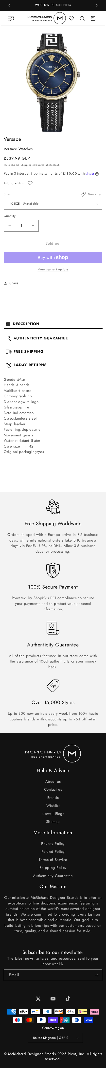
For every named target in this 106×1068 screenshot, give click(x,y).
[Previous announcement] (9, 5)
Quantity (10, 216)
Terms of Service (53, 859)
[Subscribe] (96, 975)
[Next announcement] (96, 5)
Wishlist (53, 805)
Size (7, 194)
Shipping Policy (53, 867)
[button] (11, 18)
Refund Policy (53, 851)
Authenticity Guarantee (53, 875)
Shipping (26, 165)
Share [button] (13, 283)
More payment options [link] (53, 269)
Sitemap (53, 821)
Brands (53, 797)
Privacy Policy (53, 843)
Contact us (53, 789)
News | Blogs (53, 813)
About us (53, 781)
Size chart (95, 194)
